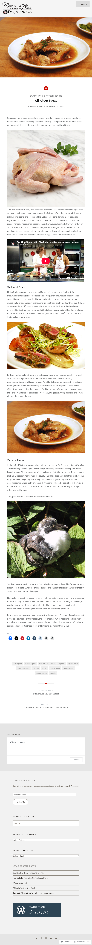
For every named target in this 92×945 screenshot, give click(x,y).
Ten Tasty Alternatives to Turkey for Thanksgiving (33, 893)
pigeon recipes (23, 668)
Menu (84, 4)
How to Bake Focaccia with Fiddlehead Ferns (30, 878)
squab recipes (41, 673)
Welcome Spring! (20, 883)
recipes (36, 668)
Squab (10, 118)
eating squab (30, 663)
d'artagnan (17, 663)
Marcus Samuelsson (47, 663)
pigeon (61, 663)
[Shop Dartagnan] (36, 938)
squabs (53, 673)
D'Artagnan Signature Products (46, 96)
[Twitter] (51, 938)
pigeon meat (73, 663)
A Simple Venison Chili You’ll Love (26, 888)
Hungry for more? (24, 780)
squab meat (55, 668)
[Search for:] (46, 823)
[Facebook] (41, 938)
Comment (76, 760)
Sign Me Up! (20, 802)
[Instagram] (46, 938)
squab (44, 668)
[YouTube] (56, 938)
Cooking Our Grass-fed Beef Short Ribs (28, 873)
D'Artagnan (41, 107)
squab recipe (68, 668)
